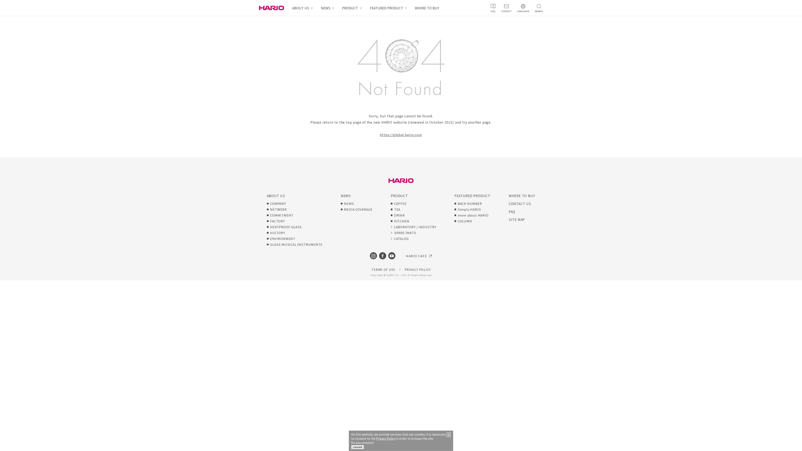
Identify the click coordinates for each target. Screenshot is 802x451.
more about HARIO (473, 215)
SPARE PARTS (405, 232)
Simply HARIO (469, 209)
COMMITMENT (281, 215)
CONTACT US (520, 203)
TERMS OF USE (383, 269)
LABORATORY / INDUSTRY (415, 226)
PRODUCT (350, 8)
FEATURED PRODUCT (386, 8)
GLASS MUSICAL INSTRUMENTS (296, 244)
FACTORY (277, 221)
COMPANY (278, 203)
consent (357, 447)
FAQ (512, 211)
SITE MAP (517, 219)
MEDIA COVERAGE (358, 209)
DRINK (399, 215)
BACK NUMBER (470, 203)
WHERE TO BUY (427, 8)
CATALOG (401, 238)
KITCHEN (401, 221)
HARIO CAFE (416, 255)
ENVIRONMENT (282, 238)
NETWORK (278, 209)
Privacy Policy (385, 438)
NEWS (325, 8)
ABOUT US (300, 8)
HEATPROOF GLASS (286, 226)
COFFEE (400, 203)
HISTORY (277, 232)
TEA (397, 209)
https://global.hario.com (401, 134)
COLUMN (465, 221)
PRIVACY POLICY (418, 269)
